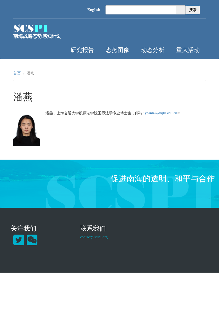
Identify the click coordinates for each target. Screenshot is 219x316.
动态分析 (153, 49)
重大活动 (188, 49)
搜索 (193, 10)
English (93, 9)
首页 (17, 73)
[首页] (30, 28)
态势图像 (117, 49)
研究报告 (82, 49)
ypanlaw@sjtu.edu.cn (162, 113)
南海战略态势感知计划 (37, 36)
